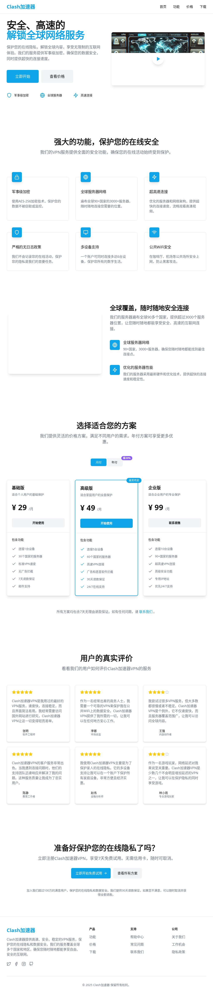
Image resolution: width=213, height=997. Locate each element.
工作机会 (178, 944)
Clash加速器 (101, 985)
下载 (203, 6)
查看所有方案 (127, 873)
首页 (163, 6)
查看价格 (57, 76)
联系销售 (175, 523)
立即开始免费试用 (89, 873)
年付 (116, 461)
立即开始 (22, 76)
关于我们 (178, 937)
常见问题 (137, 944)
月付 (99, 462)
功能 (176, 6)
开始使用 (38, 523)
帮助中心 (137, 937)
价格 (189, 6)
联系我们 (146, 611)
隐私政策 (178, 952)
